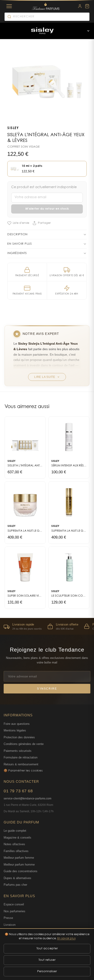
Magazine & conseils (17, 837)
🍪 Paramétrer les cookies (23, 770)
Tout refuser (47, 959)
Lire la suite (44, 377)
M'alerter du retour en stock (47, 208)
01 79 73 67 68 (18, 791)
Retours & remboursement (21, 764)
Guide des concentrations (20, 871)
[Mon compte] (80, 6)
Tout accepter (47, 948)
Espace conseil (14, 904)
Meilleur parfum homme (19, 864)
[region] (47, 626)
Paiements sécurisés (17, 751)
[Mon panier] (87, 6)
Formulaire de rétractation (20, 757)
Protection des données (19, 737)
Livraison (10, 924)
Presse (8, 918)
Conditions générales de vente (24, 744)
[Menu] (9, 6)
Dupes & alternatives (17, 878)
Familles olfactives (16, 851)
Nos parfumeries (14, 911)
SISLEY (13, 128)
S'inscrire (47, 688)
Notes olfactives (14, 844)
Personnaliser (47, 971)
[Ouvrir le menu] (88, 31)
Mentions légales (15, 730)
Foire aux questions (17, 724)
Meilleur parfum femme (19, 857)
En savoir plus (66, 938)
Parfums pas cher (15, 884)
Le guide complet (15, 830)
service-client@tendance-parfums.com (27, 798)
